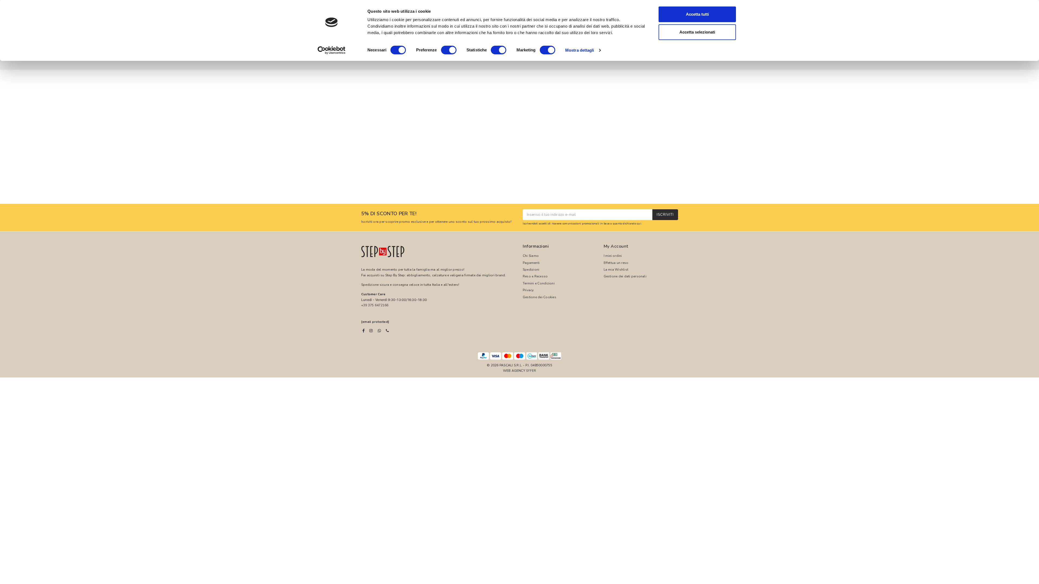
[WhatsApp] (379, 331)
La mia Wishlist (616, 269)
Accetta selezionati (697, 32)
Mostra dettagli (579, 50)
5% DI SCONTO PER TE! (388, 214)
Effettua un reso (616, 263)
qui (639, 223)
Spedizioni (531, 269)
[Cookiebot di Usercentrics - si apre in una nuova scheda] (331, 50)
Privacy (528, 290)
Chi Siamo (531, 256)
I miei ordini (613, 256)
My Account (616, 246)
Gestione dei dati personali (625, 276)
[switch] (448, 50)
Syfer (531, 371)
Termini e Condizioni (539, 283)
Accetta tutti (697, 14)
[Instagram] (371, 331)
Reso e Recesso (535, 276)
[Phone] (387, 331)
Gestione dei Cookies (539, 297)
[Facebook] (363, 331)
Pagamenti (531, 263)
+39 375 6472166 (375, 305)
